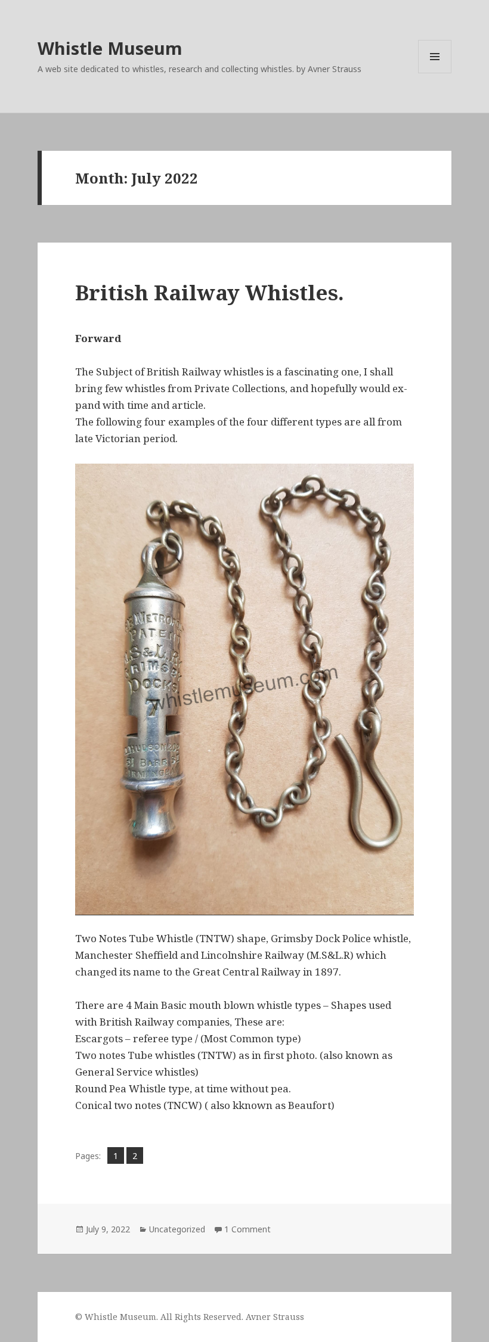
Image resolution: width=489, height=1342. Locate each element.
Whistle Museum (110, 48)
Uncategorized (177, 1229)
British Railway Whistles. (209, 292)
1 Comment (247, 1229)
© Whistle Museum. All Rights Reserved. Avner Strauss (189, 1316)
